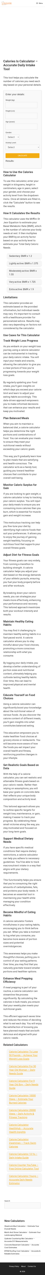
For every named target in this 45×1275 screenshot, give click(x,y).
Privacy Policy (14, 1266)
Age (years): (10, 122)
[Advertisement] (22, 35)
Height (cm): (10, 111)
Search (7, 1201)
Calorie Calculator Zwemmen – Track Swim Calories (22, 1143)
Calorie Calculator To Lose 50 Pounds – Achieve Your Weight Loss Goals (23, 1055)
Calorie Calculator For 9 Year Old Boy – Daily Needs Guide (23, 1084)
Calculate (22, 156)
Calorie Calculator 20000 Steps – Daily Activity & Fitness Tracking (22, 1114)
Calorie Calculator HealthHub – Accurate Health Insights (21, 1128)
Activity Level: (11, 143)
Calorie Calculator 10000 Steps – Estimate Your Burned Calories (22, 1099)
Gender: (9, 132)
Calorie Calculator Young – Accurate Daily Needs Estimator (23, 1180)
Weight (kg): (10, 100)
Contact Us (32, 1266)
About (23, 1266)
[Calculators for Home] (6, 3)
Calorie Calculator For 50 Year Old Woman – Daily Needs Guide (22, 1070)
